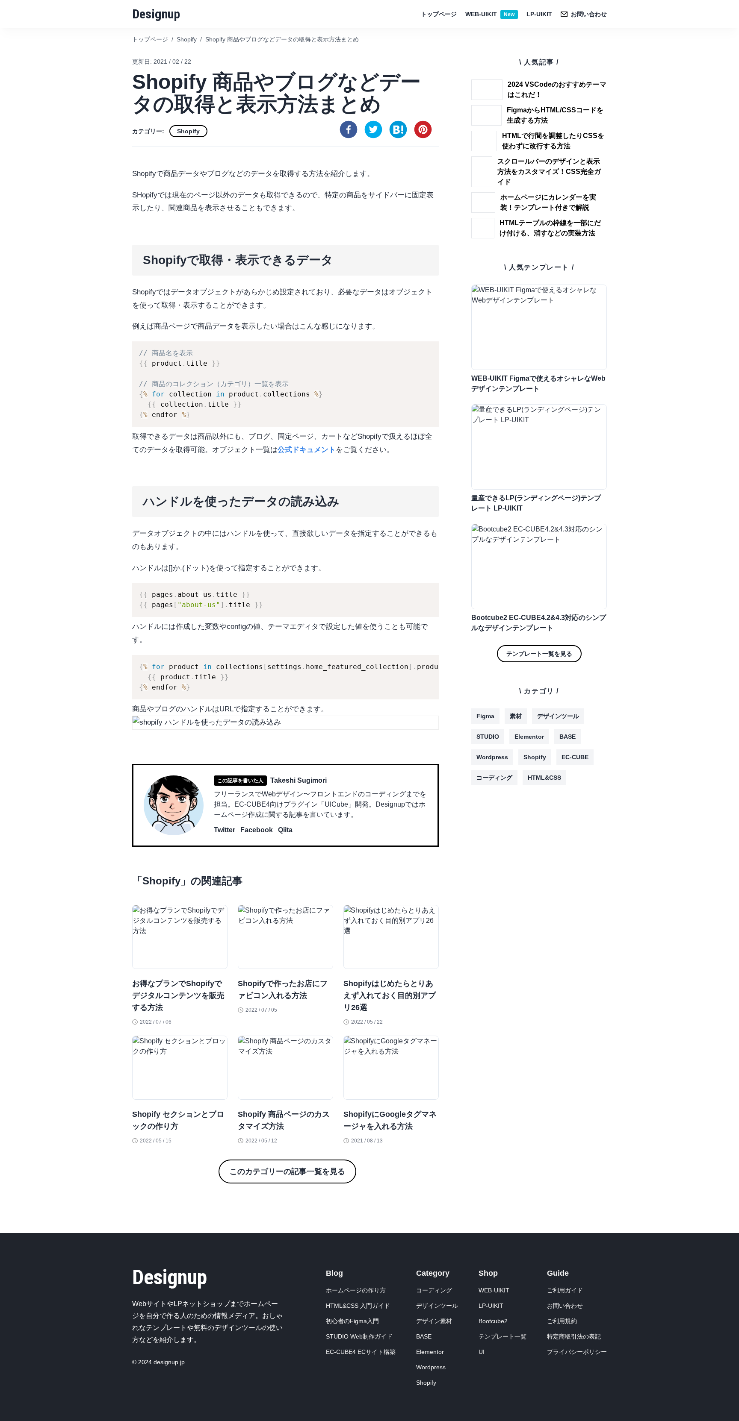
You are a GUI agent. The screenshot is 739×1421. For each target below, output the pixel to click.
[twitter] (373, 129)
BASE (567, 736)
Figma (485, 716)
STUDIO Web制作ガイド (359, 1336)
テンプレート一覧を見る (539, 653)
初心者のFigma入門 (352, 1321)
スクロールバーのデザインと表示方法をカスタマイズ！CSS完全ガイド (549, 171)
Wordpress (492, 757)
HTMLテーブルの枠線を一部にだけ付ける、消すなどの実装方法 (550, 228)
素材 (516, 716)
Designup (156, 13)
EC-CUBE (575, 757)
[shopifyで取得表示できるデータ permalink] (128, 248)
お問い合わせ (565, 1305)
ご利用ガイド (565, 1290)
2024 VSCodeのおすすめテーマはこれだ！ (557, 89)
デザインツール (558, 716)
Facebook (256, 830)
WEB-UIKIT (489, 14)
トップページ (439, 14)
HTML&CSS (544, 777)
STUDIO (487, 736)
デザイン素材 (434, 1321)
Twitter (224, 830)
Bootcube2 (493, 1321)
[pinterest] (423, 129)
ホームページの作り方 (356, 1290)
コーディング (494, 777)
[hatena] (398, 129)
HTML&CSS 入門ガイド (358, 1305)
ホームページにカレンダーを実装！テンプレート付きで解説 (548, 202)
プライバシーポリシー (577, 1351)
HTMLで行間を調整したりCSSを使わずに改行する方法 (553, 141)
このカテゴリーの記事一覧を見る (287, 1171)
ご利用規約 (562, 1321)
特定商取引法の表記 (574, 1336)
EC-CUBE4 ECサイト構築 (361, 1351)
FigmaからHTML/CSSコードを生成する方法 (555, 115)
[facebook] (349, 129)
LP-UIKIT (539, 14)
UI (482, 1351)
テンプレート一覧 (502, 1336)
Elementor (529, 736)
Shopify (188, 131)
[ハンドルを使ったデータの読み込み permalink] (128, 489)
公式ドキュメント (307, 450)
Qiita (285, 830)
